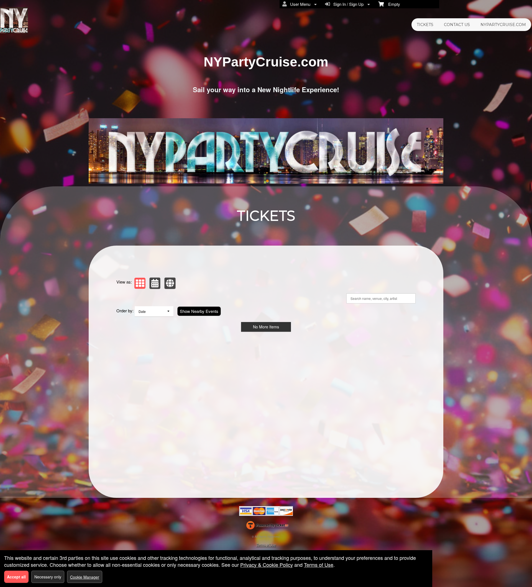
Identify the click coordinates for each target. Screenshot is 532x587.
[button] (139, 283)
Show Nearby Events (199, 311)
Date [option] (142, 311)
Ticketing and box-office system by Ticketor (267, 526)
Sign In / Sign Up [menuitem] (347, 4)
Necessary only (47, 577)
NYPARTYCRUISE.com (503, 24)
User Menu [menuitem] (299, 4)
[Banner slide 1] (267, 181)
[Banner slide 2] (266, 151)
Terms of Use (266, 544)
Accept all (16, 577)
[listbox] (154, 311)
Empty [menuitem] (392, 4)
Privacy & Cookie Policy (266, 564)
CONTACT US (457, 24)
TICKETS (425, 24)
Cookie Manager (84, 577)
